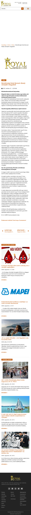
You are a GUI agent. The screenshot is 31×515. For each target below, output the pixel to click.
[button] (28, 8)
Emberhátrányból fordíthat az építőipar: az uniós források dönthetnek (14, 302)
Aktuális (3, 494)
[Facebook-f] (9, 489)
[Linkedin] (12, 489)
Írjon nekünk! (23, 505)
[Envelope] (22, 489)
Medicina (3, 501)
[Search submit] (22, 8)
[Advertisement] (15, 28)
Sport (2, 503)
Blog (21, 503)
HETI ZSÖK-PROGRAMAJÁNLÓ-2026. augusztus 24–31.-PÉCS (13, 380)
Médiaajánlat (23, 492)
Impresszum (23, 494)
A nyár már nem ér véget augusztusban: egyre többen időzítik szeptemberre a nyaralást (14, 416)
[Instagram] (15, 489)
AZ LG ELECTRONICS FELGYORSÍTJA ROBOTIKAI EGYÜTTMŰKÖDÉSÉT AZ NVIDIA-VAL (12, 451)
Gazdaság (3, 496)
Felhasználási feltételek (23, 498)
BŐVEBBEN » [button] (4, 279)
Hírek (8, 45)
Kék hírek (13, 496)
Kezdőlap (4, 45)
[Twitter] (19, 489)
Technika (3, 499)
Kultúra (3, 497)
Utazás (12, 494)
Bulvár (2, 507)
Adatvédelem (23, 501)
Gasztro (3, 505)
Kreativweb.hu (17, 513)
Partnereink (22, 496)
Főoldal (3, 492)
